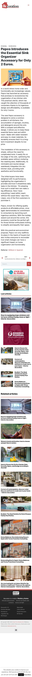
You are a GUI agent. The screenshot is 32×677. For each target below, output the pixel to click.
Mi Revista (20, 613)
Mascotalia (20, 607)
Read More (27, 674)
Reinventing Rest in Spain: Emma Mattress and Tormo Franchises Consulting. (15, 561)
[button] (16, 630)
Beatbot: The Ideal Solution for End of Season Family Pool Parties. (21, 374)
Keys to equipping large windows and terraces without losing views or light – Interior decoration (15, 317)
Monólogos (4, 615)
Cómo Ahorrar (21, 609)
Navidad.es (4, 611)
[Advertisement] (16, 27)
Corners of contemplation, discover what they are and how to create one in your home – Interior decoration (23, 363)
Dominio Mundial (5, 609)
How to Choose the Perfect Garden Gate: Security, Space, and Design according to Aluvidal (22, 351)
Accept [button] (21, 674)
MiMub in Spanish (16, 250)
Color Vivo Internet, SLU (18, 622)
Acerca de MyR (19, 602)
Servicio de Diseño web (22, 600)
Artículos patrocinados (8, 600)
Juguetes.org (4, 613)
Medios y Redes (23, 598)
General (4, 46)
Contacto (11, 602)
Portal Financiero (21, 611)
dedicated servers (12, 626)
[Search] (29, 264)
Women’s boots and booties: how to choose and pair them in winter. (15, 442)
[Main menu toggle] (28, 5)
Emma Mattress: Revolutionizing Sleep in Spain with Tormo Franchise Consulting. (22, 384)
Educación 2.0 (5, 607)
